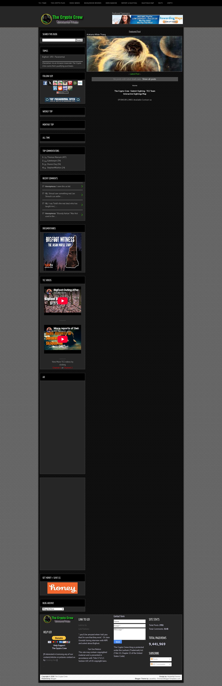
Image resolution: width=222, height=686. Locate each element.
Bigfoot (45, 57)
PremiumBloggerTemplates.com (168, 679)
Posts (155, 659)
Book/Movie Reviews (92, 3)
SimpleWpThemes (173, 676)
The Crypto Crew (61, 676)
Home (134, 85)
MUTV (160, 3)
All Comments (159, 664)
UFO (51, 57)
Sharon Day (52, 164)
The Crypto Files (58, 3)
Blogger (53, 679)
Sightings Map (148, 3)
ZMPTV (169, 3)
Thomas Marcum (54, 157)
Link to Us (83, 625)
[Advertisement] (134, 108)
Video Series (74, 3)
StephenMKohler (54, 167)
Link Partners (84, 629)
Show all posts (149, 79)
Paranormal (60, 57)
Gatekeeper (52, 160)
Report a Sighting (129, 3)
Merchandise (111, 3)
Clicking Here (51, 660)
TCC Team (42, 3)
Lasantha (152, 679)
